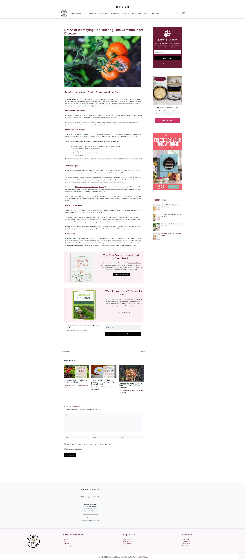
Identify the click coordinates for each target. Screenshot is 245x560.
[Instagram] (119, 7)
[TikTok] (122, 7)
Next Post (143, 351)
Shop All (91, 13)
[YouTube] (128, 7)
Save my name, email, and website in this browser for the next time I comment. (88, 444)
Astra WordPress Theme (140, 557)
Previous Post (65, 351)
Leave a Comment (69, 385)
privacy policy (79, 330)
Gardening (66, 543)
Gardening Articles (103, 13)
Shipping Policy (186, 541)
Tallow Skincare (126, 541)
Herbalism (124, 13)
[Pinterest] (125, 7)
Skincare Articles (136, 13)
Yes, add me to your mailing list (74, 449)
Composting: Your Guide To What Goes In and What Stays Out (130, 386)
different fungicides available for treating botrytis (89, 187)
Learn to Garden (123, 301)
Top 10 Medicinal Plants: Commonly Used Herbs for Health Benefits (102, 382)
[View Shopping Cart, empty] (183, 13)
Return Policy (186, 539)
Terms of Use (185, 546)
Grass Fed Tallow (127, 546)
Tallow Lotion (126, 539)
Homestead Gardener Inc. (78, 13)
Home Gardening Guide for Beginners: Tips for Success (76, 381)
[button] (86, 13)
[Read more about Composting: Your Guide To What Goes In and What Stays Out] (131, 373)
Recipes (145, 13)
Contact (65, 541)
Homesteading (115, 13)
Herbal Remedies (127, 543)
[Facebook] (117, 7)
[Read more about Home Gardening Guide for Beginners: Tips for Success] (76, 371)
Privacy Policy (186, 543)
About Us (65, 539)
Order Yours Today (167, 120)
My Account (155, 13)
